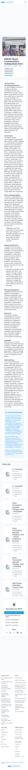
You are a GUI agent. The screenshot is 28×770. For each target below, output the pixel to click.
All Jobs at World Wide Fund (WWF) (12, 616)
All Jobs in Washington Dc (12, 619)
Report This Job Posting (11, 625)
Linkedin (17, 746)
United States (9, 75)
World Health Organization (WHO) (6, 719)
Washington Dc (9, 73)
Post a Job (3, 744)
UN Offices (3, 691)
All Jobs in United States (11, 622)
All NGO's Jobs (18, 678)
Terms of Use (18, 734)
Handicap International (20, 698)
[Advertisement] (14, 20)
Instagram (17, 751)
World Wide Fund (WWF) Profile (13, 612)
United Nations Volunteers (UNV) (5, 715)
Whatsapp (17, 756)
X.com (16, 749)
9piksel (2, 763)
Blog (2, 741)
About (2, 729)
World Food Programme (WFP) (7, 723)
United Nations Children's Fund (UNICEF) (5, 695)
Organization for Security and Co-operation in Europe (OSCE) (20, 707)
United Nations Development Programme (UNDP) (6, 687)
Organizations (4, 732)
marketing (8, 166)
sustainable (7, 123)
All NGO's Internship (20, 680)
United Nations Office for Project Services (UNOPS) (6, 706)
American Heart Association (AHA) (19, 691)
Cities (2, 737)
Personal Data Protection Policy (19, 737)
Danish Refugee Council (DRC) (21, 695)
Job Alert (3, 739)
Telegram (17, 753)
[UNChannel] (7, 2)
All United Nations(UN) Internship (6, 682)
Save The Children (19, 711)
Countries (3, 734)
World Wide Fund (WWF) (11, 66)
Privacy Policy (18, 732)
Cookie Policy (18, 729)
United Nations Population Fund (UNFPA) (5, 711)
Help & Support (5, 746)
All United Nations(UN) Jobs (6, 678)
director (8, 175)
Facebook (17, 744)
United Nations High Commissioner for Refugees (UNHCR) (6, 700)
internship (7, 150)
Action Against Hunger (20, 682)
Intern (6, 141)
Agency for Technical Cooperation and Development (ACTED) (20, 687)
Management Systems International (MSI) (20, 701)
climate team (16, 204)
